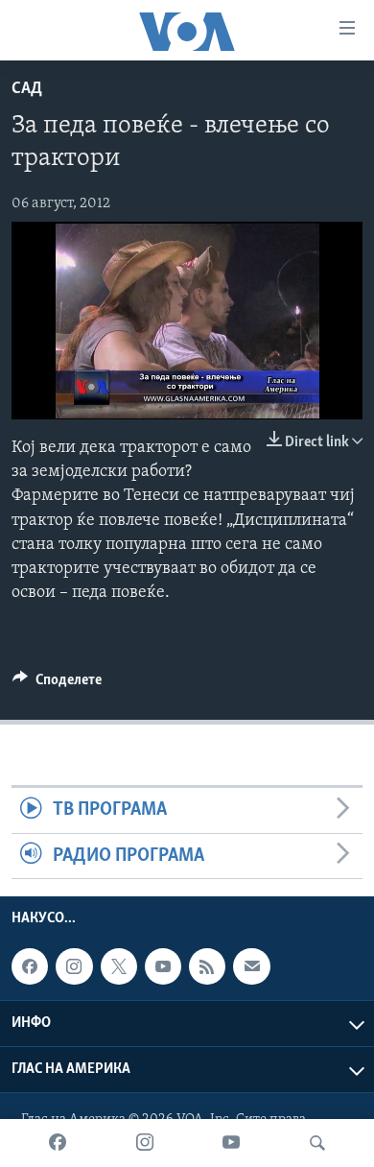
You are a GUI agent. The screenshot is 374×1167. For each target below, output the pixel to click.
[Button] (57, 684)
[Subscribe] (251, 966)
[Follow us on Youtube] (163, 966)
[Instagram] (145, 1143)
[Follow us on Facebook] (30, 966)
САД (27, 89)
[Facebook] (57, 1143)
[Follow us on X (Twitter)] (119, 966)
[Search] (317, 1143)
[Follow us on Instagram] (74, 966)
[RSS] (207, 966)
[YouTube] (231, 1143)
